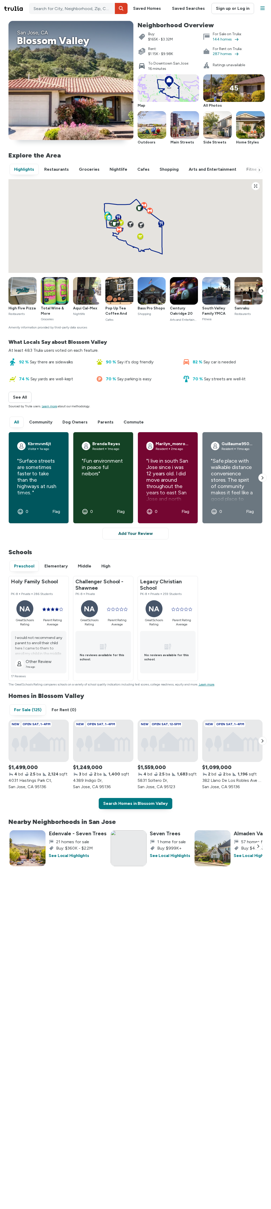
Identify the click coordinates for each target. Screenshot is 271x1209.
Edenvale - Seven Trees (77, 833)
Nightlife (118, 169)
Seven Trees (165, 833)
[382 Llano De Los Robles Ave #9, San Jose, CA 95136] (232, 741)
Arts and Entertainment (212, 169)
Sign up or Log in (233, 8)
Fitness (253, 169)
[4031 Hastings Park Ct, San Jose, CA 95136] (38, 741)
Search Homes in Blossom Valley (135, 803)
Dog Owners (75, 422)
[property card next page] (262, 741)
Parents (106, 422)
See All (22, 397)
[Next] (259, 170)
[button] (121, 8)
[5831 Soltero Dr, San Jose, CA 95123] (168, 741)
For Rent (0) (64, 709)
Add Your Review (135, 533)
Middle (84, 566)
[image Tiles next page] (262, 291)
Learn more (49, 406)
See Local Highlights (69, 855)
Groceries (89, 169)
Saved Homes (147, 8)
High (105, 566)
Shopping (169, 169)
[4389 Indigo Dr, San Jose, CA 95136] (103, 741)
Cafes (143, 169)
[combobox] (78, 8)
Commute (134, 422)
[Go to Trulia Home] (16, 8)
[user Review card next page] (262, 477)
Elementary (56, 566)
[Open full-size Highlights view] (255, 186)
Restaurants (56, 169)
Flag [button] (56, 511)
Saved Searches (188, 8)
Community (40, 422)
